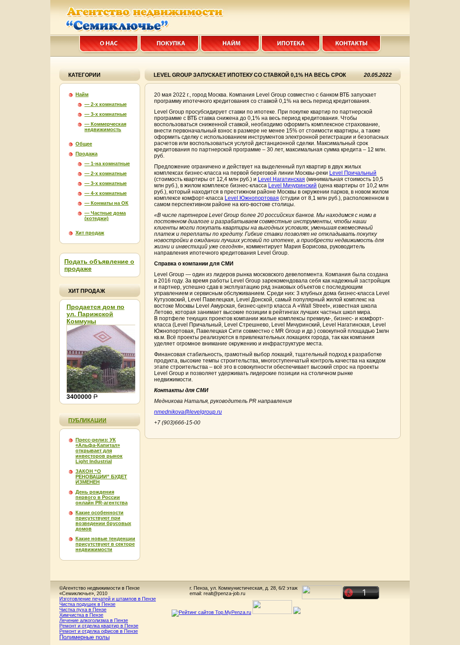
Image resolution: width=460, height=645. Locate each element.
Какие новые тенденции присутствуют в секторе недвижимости (105, 544)
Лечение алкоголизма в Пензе (93, 620)
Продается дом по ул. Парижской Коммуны (95, 314)
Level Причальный (352, 173)
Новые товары (169, 45)
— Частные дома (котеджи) (105, 215)
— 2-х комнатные (105, 104)
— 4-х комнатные (105, 193)
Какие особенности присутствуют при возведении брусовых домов (103, 520)
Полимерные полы (84, 637)
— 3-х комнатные (105, 114)
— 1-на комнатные (107, 163)
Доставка (291, 45)
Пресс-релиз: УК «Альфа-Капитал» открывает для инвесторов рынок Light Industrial (99, 450)
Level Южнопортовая (252, 198)
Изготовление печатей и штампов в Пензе (107, 598)
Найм (81, 94)
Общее (83, 143)
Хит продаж (89, 232)
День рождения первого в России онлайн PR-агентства (101, 497)
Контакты (351, 45)
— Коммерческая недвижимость (105, 126)
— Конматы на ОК (106, 203)
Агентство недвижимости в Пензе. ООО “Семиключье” (149, 19)
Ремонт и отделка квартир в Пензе (98, 625)
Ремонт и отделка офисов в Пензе (98, 631)
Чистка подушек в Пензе (87, 604)
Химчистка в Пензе (81, 615)
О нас (109, 45)
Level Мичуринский (292, 185)
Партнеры (230, 45)
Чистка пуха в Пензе (82, 609)
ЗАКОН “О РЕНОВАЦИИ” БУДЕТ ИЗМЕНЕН (101, 476)
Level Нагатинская (281, 179)
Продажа (86, 153)
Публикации (87, 420)
